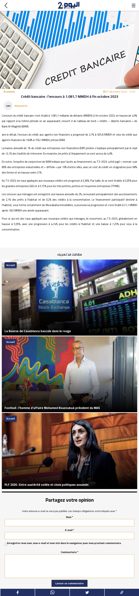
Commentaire (69, 552)
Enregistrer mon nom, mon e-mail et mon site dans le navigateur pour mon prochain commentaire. (64, 543)
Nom (69, 517)
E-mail (69, 530)
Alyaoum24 (21, 105)
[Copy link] (121, 592)
